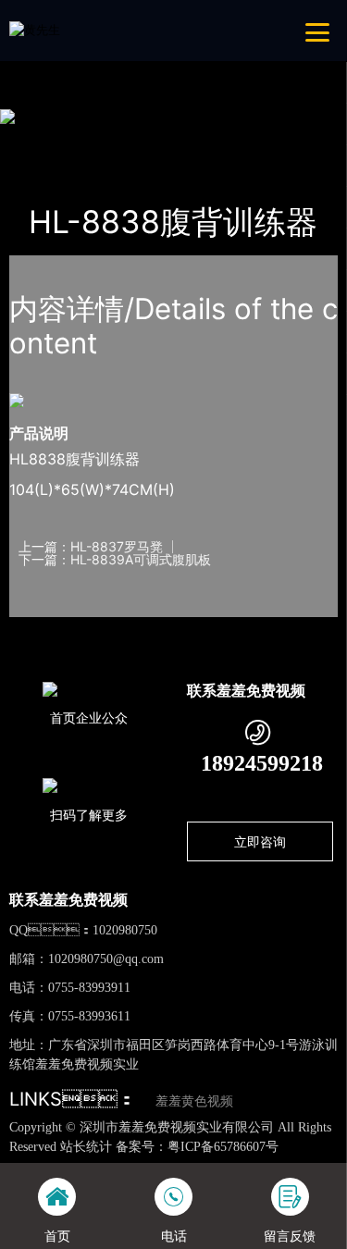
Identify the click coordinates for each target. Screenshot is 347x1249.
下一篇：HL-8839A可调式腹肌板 (115, 559)
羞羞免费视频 (210, 138)
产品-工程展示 (113, 138)
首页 (40, 138)
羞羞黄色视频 (194, 1101)
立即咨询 (260, 841)
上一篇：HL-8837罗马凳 (91, 546)
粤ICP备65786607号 (223, 1147)
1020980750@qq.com (106, 959)
